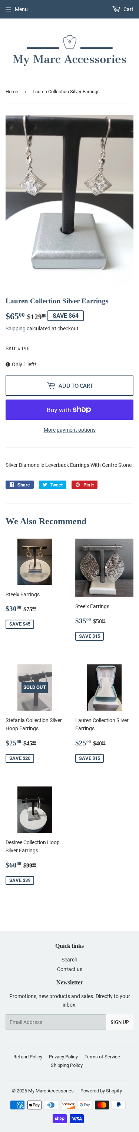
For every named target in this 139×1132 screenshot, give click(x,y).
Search (69, 960)
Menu (21, 9)
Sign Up (120, 1022)
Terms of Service (102, 1056)
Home (12, 91)
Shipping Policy (67, 1065)
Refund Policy (27, 1056)
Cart (127, 9)
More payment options (70, 430)
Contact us (69, 969)
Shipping (16, 328)
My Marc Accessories (51, 1091)
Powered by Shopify (101, 1091)
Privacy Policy (63, 1056)
